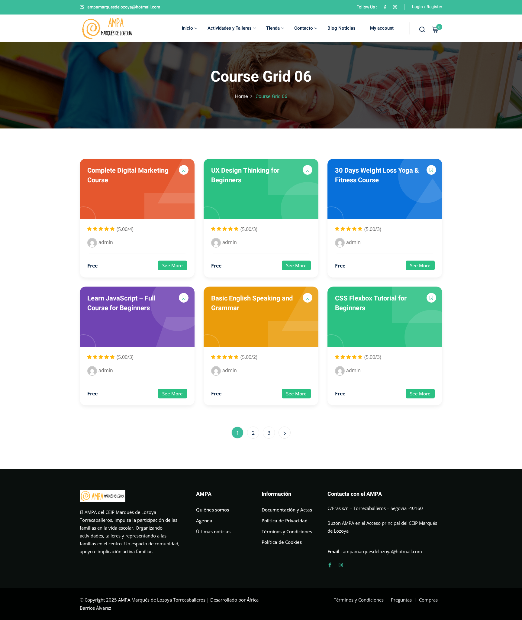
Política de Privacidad (285, 521)
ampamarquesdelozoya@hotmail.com (123, 7)
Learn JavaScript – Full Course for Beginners (121, 303)
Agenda (204, 521)
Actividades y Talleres (230, 28)
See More (172, 265)
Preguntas (401, 600)
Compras (428, 600)
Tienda (273, 28)
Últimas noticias (213, 531)
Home (241, 96)
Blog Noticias (341, 28)
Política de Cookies (282, 542)
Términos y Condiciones (287, 531)
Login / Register (427, 7)
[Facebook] (385, 7)
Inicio (187, 28)
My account (382, 28)
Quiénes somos (212, 510)
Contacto (303, 28)
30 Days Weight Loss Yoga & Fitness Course (377, 175)
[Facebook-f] (329, 565)
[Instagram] (340, 565)
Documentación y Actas (287, 510)
